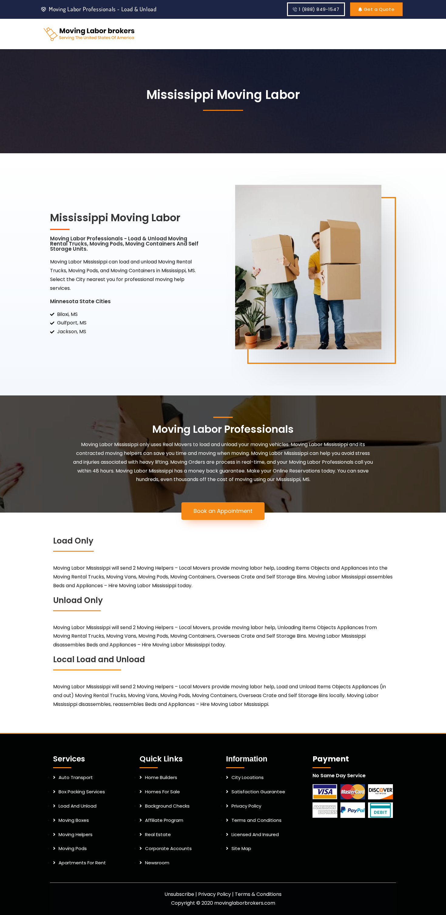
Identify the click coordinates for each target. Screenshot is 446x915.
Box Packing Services (82, 791)
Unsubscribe (179, 894)
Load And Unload (77, 806)
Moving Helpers (76, 834)
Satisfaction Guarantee (258, 791)
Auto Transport (76, 777)
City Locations (247, 777)
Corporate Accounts (168, 848)
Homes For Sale (162, 791)
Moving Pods (73, 848)
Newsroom (157, 862)
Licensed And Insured (255, 834)
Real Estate (158, 834)
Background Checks (167, 806)
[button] (223, 511)
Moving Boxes (74, 820)
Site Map (241, 848)
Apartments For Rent (82, 862)
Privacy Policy (246, 806)
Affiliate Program (164, 820)
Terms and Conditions (256, 820)
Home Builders (161, 777)
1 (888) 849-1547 (319, 9)
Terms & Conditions (258, 894)
